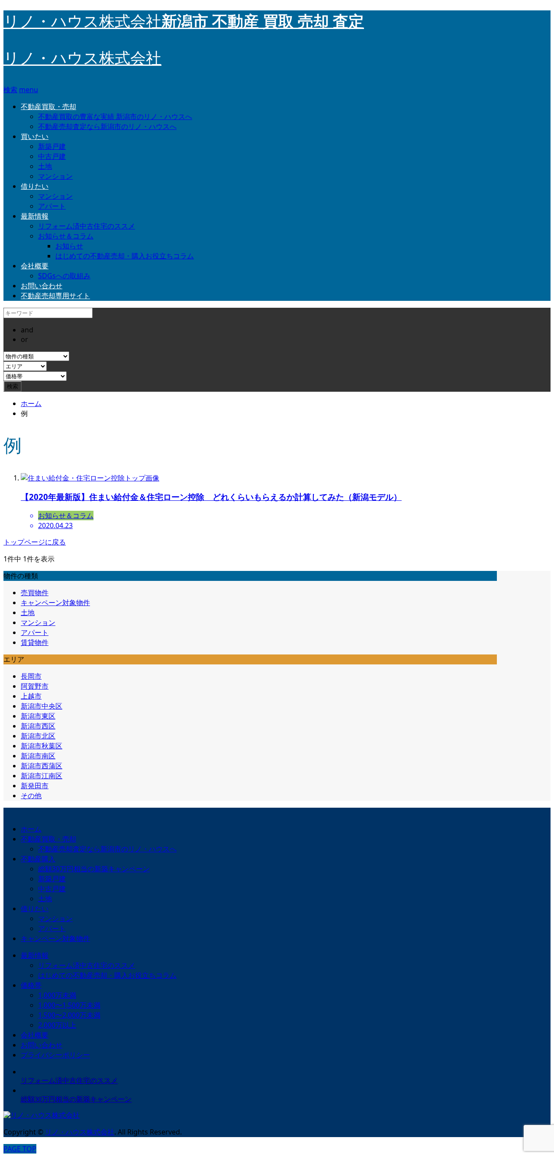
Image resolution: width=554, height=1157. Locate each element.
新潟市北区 (38, 736)
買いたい (34, 136)
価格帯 (31, 985)
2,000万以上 (57, 1025)
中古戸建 (52, 156)
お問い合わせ (41, 285)
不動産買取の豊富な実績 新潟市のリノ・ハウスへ (115, 116)
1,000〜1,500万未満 (69, 1005)
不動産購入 (38, 859)
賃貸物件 (34, 642)
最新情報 (34, 216)
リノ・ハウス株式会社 (82, 58)
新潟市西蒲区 (41, 765)
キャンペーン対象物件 (55, 602)
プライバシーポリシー (55, 1055)
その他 (31, 795)
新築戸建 (52, 146)
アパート (52, 206)
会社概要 (34, 266)
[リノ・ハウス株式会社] (41, 1115)
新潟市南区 (38, 756)
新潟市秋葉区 (41, 746)
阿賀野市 (34, 686)
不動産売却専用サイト (55, 295)
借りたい (34, 186)
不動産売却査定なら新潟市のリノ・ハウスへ (107, 126)
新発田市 (34, 785)
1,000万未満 (57, 995)
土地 (45, 166)
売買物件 (34, 592)
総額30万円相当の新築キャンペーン (94, 868)
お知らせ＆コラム (65, 236)
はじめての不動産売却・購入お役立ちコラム (124, 256)
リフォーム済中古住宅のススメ (86, 226)
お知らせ (69, 246)
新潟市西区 (38, 726)
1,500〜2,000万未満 (69, 1015)
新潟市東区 (38, 716)
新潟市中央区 (41, 706)
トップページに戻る (34, 542)
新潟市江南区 (41, 775)
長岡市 (31, 676)
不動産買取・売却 (48, 106)
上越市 (31, 696)
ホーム (31, 829)
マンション (55, 176)
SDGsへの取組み (64, 275)
